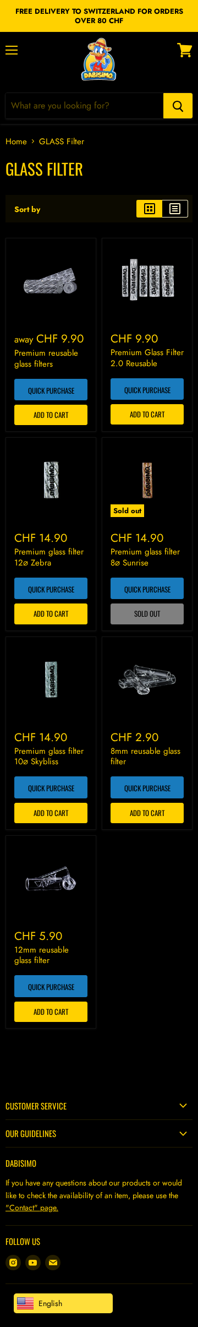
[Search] (178, 105)
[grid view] (149, 208)
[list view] (175, 208)
